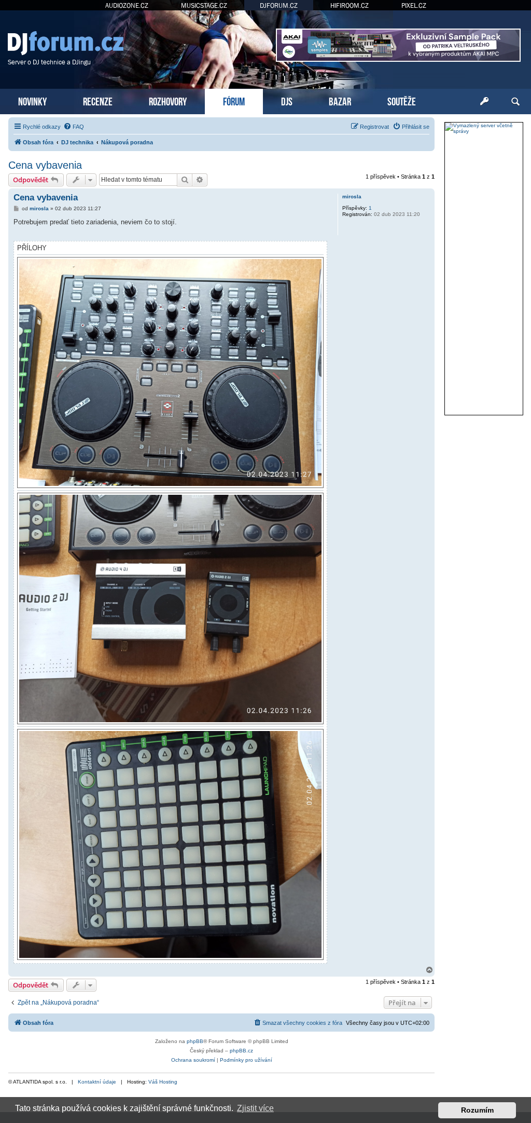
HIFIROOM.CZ (349, 5)
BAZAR (340, 100)
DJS (286, 100)
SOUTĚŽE (401, 100)
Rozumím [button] (477, 1110)
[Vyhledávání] (515, 102)
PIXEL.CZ (413, 5)
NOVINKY (32, 100)
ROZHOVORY (168, 100)
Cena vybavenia (45, 165)
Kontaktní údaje (97, 1082)
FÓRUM (234, 100)
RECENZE (98, 100)
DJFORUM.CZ (279, 5)
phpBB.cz (241, 1050)
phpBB (195, 1041)
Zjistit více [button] (255, 1108)
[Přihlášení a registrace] (484, 102)
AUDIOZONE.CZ (126, 5)
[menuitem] (73, 126)
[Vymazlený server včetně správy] (484, 128)
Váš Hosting (162, 1082)
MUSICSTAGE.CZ (204, 5)
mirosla (351, 196)
